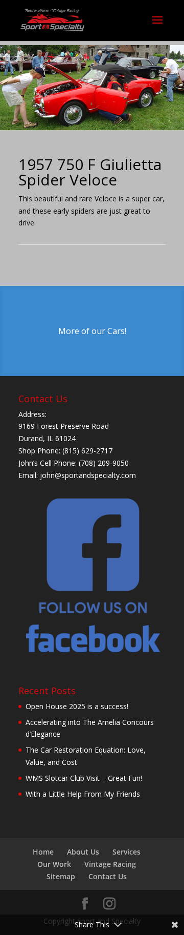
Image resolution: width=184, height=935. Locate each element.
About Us (83, 852)
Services (126, 852)
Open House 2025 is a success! (77, 706)
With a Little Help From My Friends (83, 794)
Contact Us (107, 876)
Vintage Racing (110, 864)
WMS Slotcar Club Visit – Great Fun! (84, 778)
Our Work (54, 864)
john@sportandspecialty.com (88, 475)
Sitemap (61, 876)
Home (43, 852)
